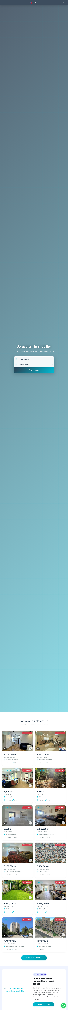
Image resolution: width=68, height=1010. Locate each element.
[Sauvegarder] (30, 748)
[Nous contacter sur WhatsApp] (63, 1005)
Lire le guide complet (42, 1004)
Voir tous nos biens (33, 958)
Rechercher (35, 370)
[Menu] (63, 2)
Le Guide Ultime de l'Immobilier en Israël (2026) (43, 981)
